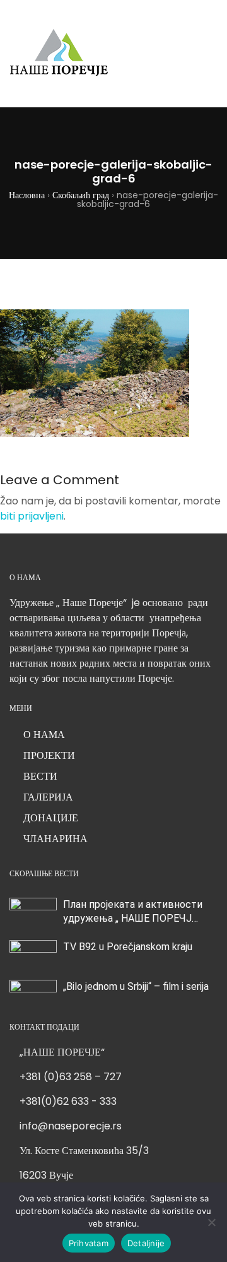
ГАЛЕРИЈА (48, 797)
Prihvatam (88, 1243)
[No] (211, 1222)
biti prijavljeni (32, 516)
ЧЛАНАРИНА (55, 838)
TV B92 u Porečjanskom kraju (127, 947)
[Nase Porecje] (58, 53)
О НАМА (44, 734)
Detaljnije (146, 1243)
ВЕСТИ (40, 776)
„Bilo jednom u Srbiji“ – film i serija (136, 986)
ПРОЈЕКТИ (49, 755)
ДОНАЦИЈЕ (50, 818)
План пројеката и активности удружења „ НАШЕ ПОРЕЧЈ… (132, 911)
